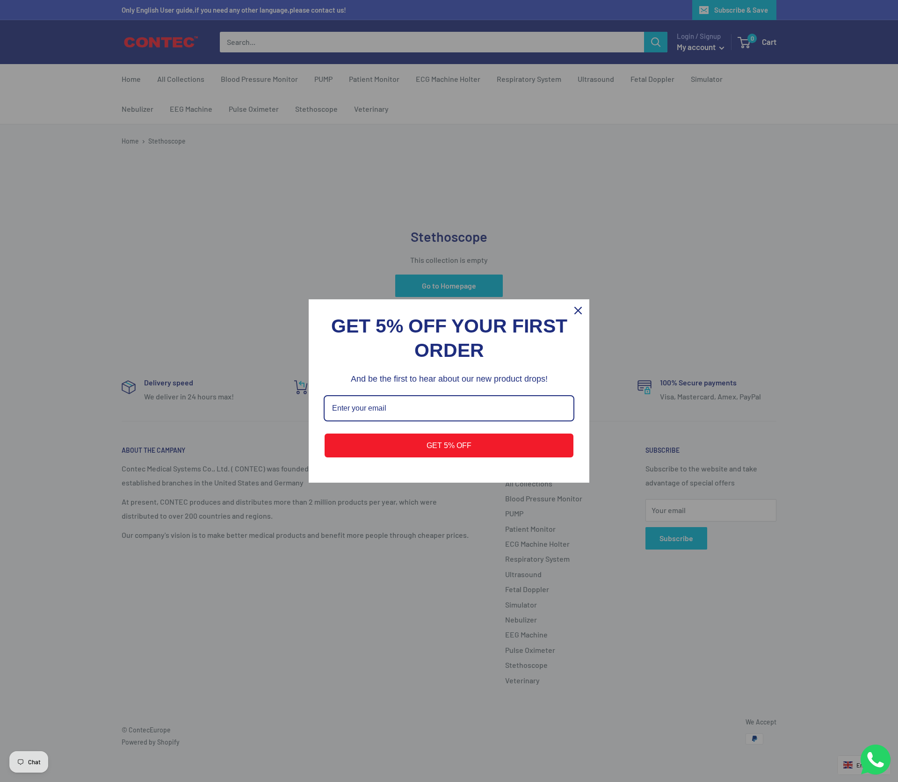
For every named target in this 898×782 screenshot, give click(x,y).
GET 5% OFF (449, 445)
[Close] (578, 310)
